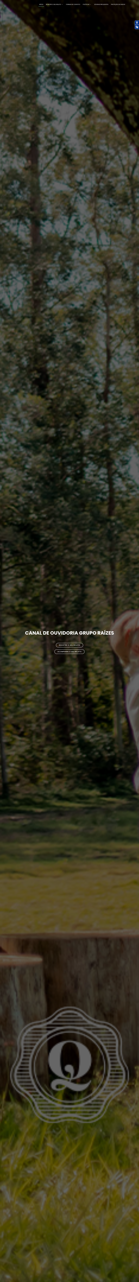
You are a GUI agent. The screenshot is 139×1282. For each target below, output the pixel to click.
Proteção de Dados (118, 4)
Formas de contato (73, 4)
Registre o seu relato (53, 4)
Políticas (86, 4)
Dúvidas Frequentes (101, 4)
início (41, 4)
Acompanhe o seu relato (69, 651)
